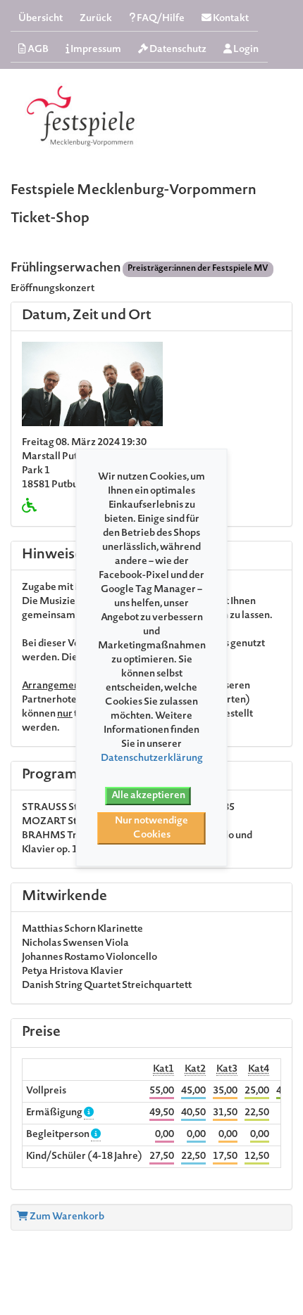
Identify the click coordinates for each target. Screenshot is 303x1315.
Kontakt (230, 19)
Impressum (95, 50)
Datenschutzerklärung (152, 758)
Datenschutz (177, 50)
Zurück (96, 19)
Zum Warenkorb (66, 1217)
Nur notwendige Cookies (151, 828)
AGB (37, 50)
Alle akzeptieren (148, 796)
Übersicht (40, 19)
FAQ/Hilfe (160, 19)
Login (245, 50)
